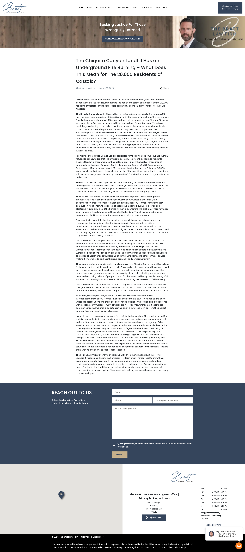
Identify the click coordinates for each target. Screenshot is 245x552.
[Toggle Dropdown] (113, 8)
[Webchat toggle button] (238, 545)
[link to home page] (15, 8)
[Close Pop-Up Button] (241, 524)
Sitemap (85, 536)
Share (166, 88)
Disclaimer (98, 536)
